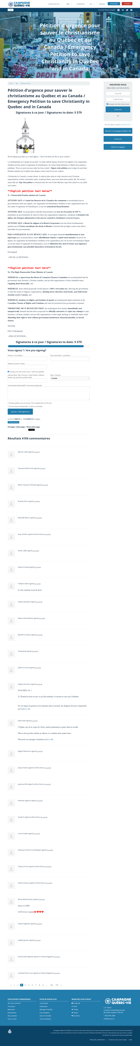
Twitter (75, 1009)
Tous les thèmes (45, 1019)
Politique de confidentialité (97, 1039)
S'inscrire (118, 139)
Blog (68, 4)
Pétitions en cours (25, 83)
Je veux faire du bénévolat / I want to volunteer (25, 406)
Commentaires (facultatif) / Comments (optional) (25, 385)
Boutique (102, 4)
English (11, 10)
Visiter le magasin (118, 147)
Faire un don (12, 1019)
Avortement (44, 1003)
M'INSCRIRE (114, 4)
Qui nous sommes (14, 1003)
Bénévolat (11, 1009)
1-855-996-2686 (109, 1016)
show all (26, 709)
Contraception (45, 1013)
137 (57, 985)
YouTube (76, 1016)
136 (51, 985)
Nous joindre (12, 1016)
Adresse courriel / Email (16, 364)
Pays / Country (55, 375)
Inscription (11, 1006)
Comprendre (80, 4)
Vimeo (75, 1013)
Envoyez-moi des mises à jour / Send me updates (26, 372)
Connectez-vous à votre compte (118, 1039)
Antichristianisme (13, 422)
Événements (12, 1013)
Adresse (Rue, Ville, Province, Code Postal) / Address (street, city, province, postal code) (26, 376)
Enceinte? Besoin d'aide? (106, 10)
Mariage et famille (46, 1009)
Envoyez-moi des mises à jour (118, 104)
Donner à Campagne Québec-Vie (118, 131)
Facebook (76, 1003)
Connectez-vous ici (125, 124)
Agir (91, 4)
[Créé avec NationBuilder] (10, 1031)
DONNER (127, 4)
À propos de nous (53, 4)
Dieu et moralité (45, 1016)
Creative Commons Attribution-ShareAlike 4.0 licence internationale (97, 1033)
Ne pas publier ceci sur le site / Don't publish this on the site (30, 403)
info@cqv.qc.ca (109, 1019)
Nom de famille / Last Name (60, 355)
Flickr (75, 1006)
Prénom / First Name (15, 355)
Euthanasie (43, 1006)
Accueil (11, 83)
